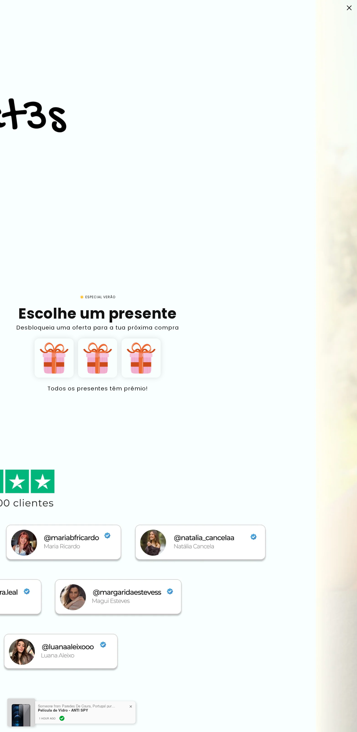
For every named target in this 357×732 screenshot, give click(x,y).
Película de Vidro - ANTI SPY (63, 710)
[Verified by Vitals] (61, 718)
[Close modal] (349, 7)
